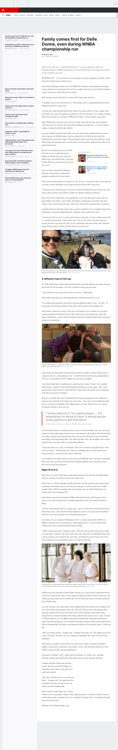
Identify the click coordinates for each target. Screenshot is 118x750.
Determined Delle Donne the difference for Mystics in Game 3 (98, 157)
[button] (111, 10)
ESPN (12, 10)
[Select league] (7, 4)
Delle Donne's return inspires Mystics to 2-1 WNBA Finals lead (97, 168)
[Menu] (3, 10)
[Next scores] (115, 3)
